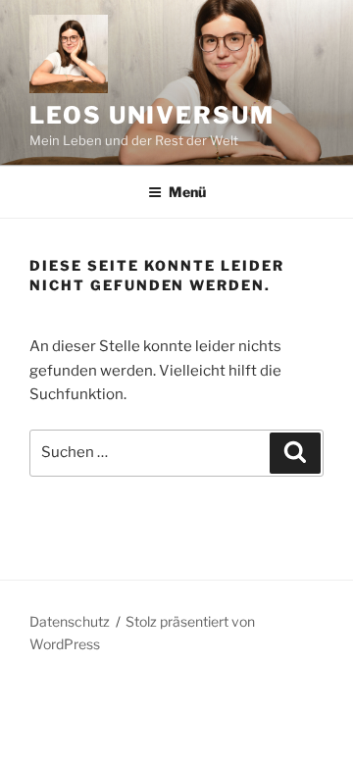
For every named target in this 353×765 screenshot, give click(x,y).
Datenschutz (69, 621)
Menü (187, 191)
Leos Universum (152, 115)
